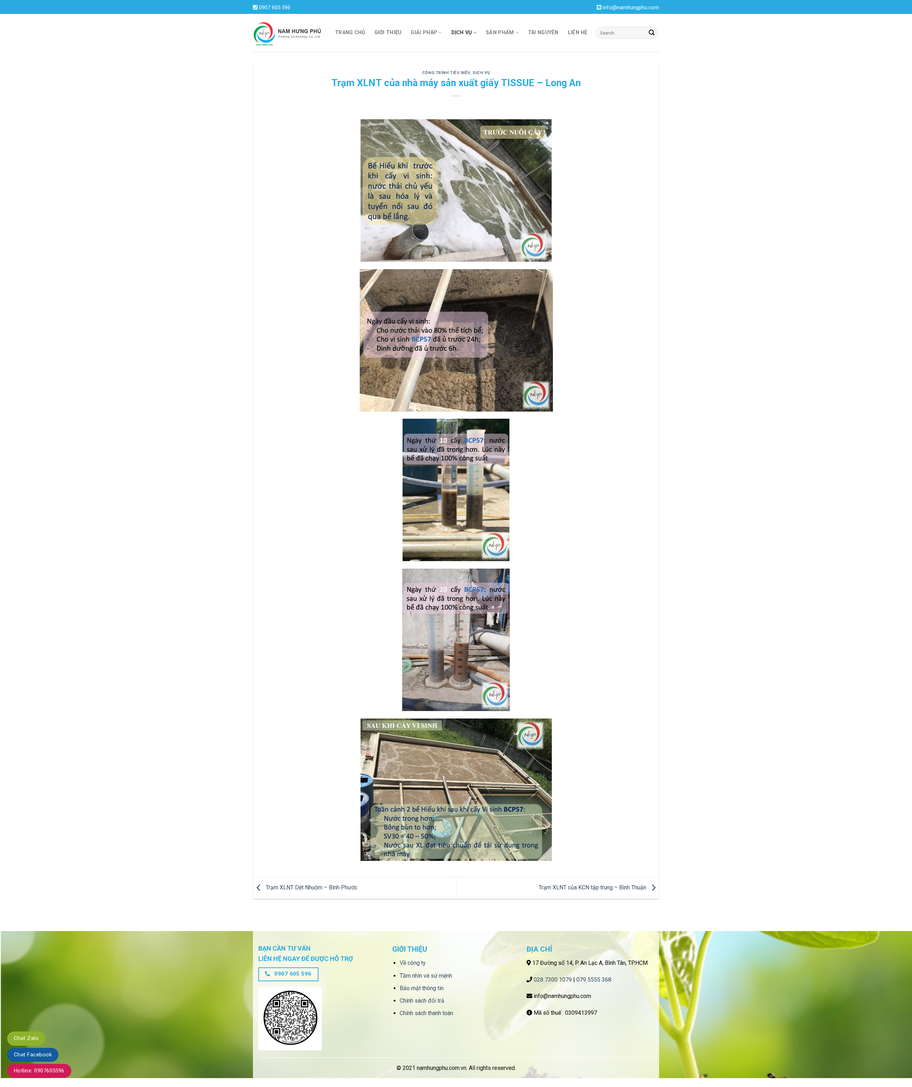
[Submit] (652, 33)
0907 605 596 (274, 7)
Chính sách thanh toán (426, 1013)
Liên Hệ (577, 33)
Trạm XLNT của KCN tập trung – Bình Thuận (593, 887)
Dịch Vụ (461, 33)
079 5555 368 (593, 979)
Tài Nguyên (543, 33)
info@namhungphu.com (631, 7)
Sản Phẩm (500, 33)
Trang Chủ (350, 33)
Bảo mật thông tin (422, 988)
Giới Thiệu (388, 33)
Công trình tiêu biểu (446, 72)
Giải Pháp (424, 33)
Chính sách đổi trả (422, 1000)
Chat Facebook (33, 1054)
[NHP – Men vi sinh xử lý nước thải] (288, 33)
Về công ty (413, 963)
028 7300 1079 (553, 979)
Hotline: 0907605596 (39, 1070)
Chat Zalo (26, 1038)
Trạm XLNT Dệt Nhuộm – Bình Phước (310, 887)
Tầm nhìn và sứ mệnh (426, 975)
